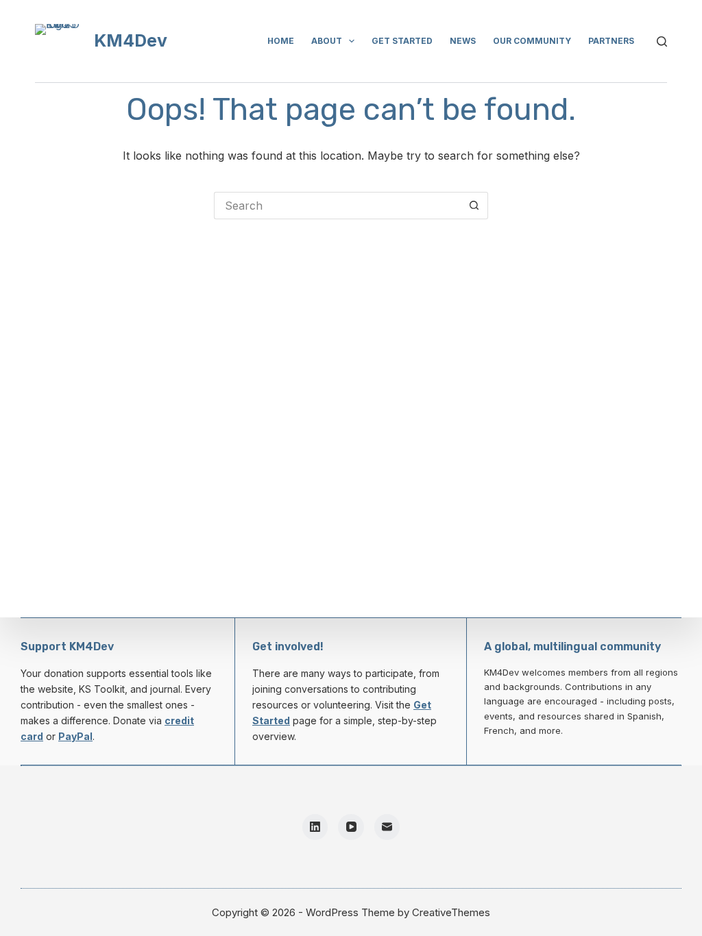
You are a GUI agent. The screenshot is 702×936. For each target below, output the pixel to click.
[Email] (387, 827)
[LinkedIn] (315, 827)
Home (280, 41)
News (463, 41)
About (326, 41)
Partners (611, 41)
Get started (402, 41)
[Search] (662, 41)
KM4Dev (130, 40)
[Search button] (474, 205)
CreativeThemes (451, 912)
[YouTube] (351, 827)
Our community (532, 41)
